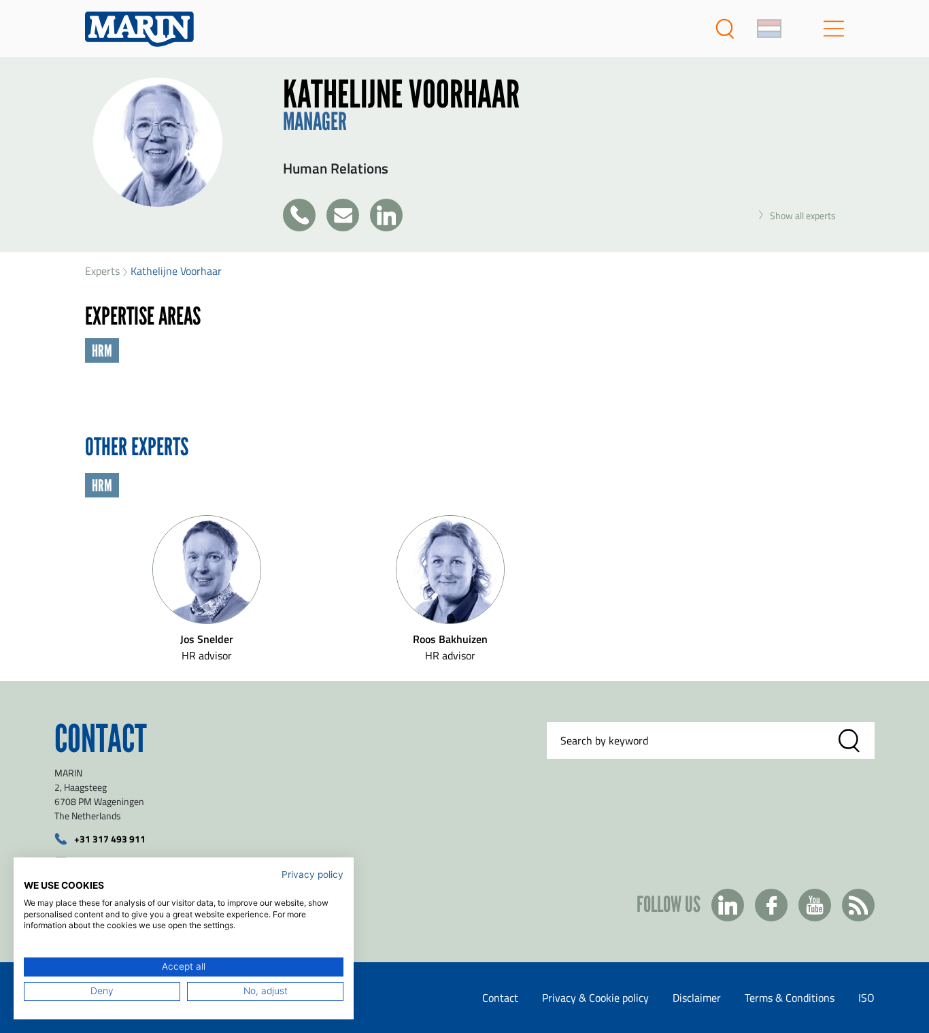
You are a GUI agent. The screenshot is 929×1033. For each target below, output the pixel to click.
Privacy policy (312, 874)
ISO (866, 997)
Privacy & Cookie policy (595, 997)
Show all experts (803, 215)
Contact (500, 997)
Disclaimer (697, 997)
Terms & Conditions (789, 997)
